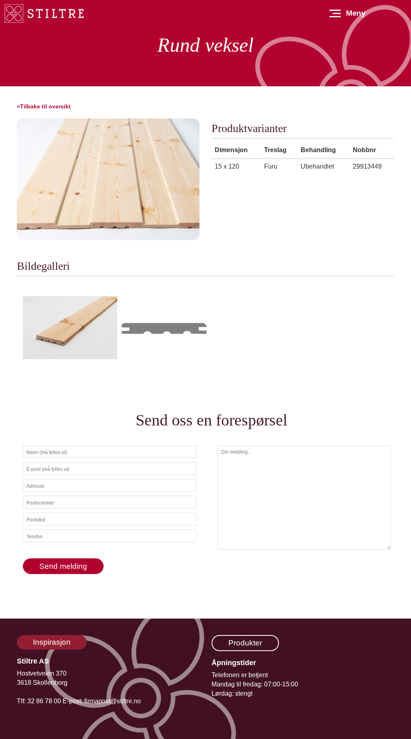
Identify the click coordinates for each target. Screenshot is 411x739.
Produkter (245, 643)
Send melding (63, 566)
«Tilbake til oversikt (44, 106)
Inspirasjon (52, 642)
